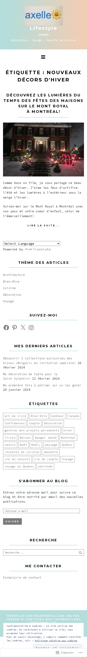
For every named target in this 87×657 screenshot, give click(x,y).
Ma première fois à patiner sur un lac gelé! (42, 385)
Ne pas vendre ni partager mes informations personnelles (43, 619)
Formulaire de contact (22, 577)
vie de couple (46, 459)
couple (34, 423)
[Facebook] (6, 327)
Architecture (14, 275)
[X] (23, 327)
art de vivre (16, 416)
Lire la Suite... (44, 225)
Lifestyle (43, 28)
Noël (23, 445)
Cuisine (9, 288)
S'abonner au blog (43, 481)
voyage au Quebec (19, 466)
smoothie (51, 452)
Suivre (12, 521)
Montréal (68, 437)
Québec (67, 445)
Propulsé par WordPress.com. (36, 615)
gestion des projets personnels (32, 430)
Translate (42, 249)
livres (10, 437)
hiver (68, 430)
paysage (51, 445)
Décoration (12, 295)
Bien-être (11, 281)
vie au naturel (17, 459)
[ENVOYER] (81, 552)
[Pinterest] (14, 327)
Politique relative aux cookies (56, 640)
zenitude (45, 466)
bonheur (57, 416)
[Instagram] (31, 327)
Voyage (8, 301)
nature (10, 445)
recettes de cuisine (22, 452)
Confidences (15, 423)
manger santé (46, 437)
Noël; (35, 445)
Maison (25, 437)
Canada (73, 416)
